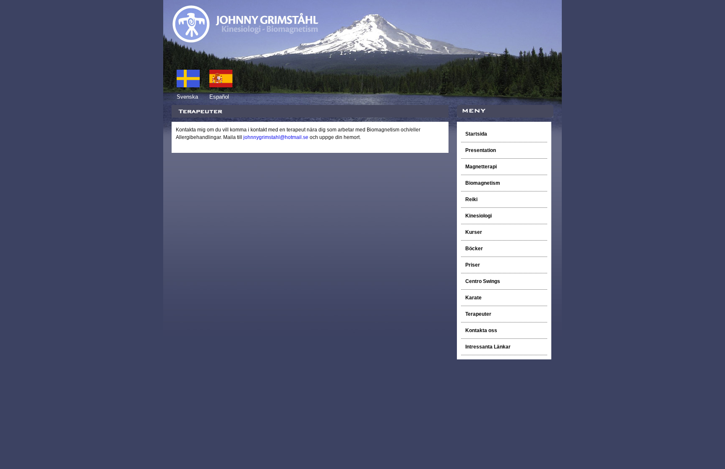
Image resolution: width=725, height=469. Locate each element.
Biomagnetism (483, 183)
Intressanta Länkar (488, 347)
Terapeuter (478, 314)
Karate (473, 298)
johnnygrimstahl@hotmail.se (275, 137)
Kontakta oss (481, 330)
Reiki (472, 199)
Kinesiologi (478, 216)
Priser (472, 265)
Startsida (476, 134)
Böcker (474, 249)
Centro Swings (482, 281)
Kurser (473, 232)
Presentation (480, 150)
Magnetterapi (481, 167)
